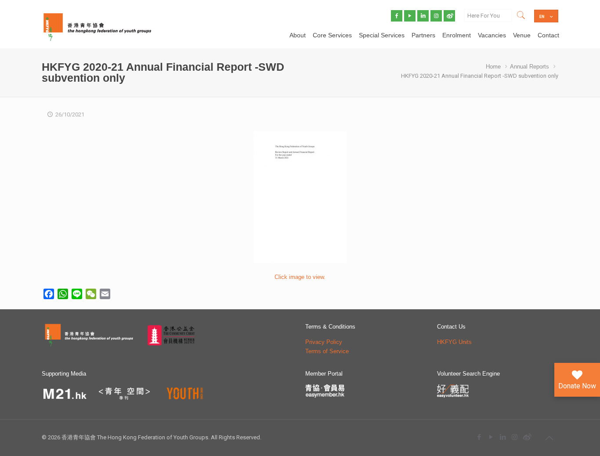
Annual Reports (529, 66)
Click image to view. (300, 277)
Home (493, 66)
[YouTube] (490, 437)
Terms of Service (327, 351)
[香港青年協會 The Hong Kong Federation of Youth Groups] (97, 26)
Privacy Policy (323, 342)
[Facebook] (479, 437)
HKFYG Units (454, 342)
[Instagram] (514, 437)
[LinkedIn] (502, 437)
